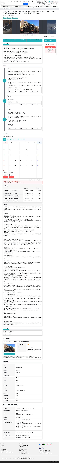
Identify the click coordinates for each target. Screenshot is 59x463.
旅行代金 (22, 39)
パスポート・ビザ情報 (22, 449)
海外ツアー (6, 6)
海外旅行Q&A (21, 450)
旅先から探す (29, 6)
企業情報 (2, 443)
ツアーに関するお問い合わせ (23, 453)
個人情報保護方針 (3, 449)
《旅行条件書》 (50, 49)
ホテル (30, 39)
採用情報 (2, 445)
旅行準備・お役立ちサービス (23, 445)
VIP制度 (2, 446)
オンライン (6, 176)
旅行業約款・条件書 (4, 450)
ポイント (7, 39)
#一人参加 (9, 17)
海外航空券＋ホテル (17, 6)
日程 (14, 39)
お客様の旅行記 (39, 6)
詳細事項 (38, 39)
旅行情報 (54, 6)
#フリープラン (15, 17)
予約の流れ (21, 443)
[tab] (4, 139)
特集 (48, 6)
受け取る (25, 4)
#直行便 (4, 17)
